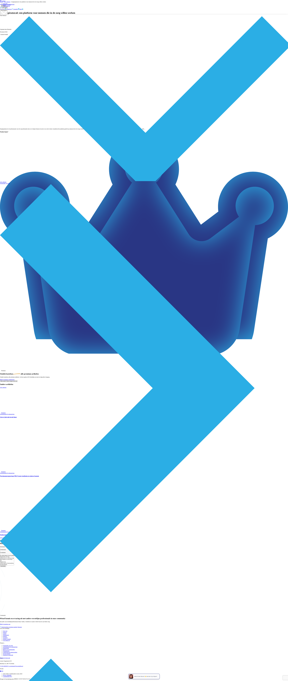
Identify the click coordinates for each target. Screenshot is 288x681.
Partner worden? (7, 4)
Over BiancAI (6, 6)
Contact (3, 1)
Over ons (5, 3)
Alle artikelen (3, 182)
